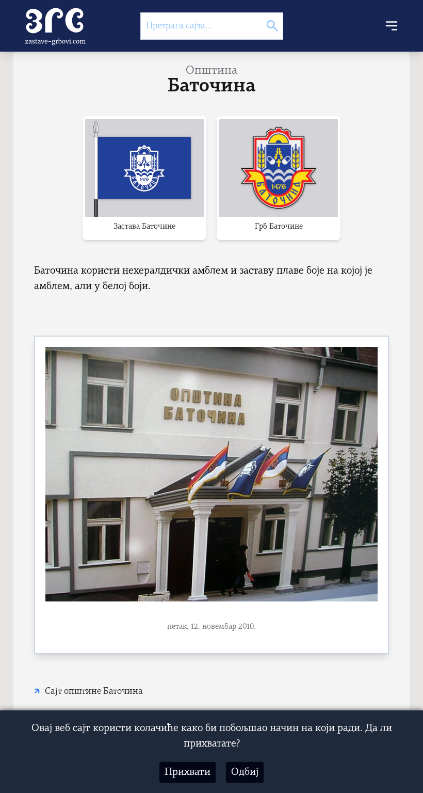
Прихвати (187, 772)
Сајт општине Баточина (94, 691)
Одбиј (244, 772)
